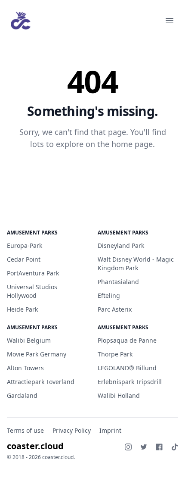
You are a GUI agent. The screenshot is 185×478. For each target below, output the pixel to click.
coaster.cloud (35, 446)
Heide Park (22, 309)
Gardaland (22, 395)
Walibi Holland (119, 395)
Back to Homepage (93, 172)
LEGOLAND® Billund (127, 368)
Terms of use (25, 430)
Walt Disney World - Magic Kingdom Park (136, 263)
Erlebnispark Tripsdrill (130, 382)
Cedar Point (23, 259)
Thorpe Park (115, 354)
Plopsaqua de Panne (127, 340)
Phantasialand (118, 282)
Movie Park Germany (36, 354)
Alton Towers (25, 368)
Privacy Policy (71, 430)
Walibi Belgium (29, 340)
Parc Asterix (115, 309)
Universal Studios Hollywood (32, 291)
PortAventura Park (33, 273)
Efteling (109, 295)
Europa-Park (24, 245)
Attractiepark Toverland (40, 382)
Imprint (110, 430)
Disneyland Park (121, 245)
